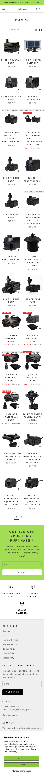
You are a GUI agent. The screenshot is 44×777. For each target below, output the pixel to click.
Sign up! (22, 572)
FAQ (4, 635)
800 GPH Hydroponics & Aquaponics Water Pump (32, 457)
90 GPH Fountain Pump (11, 97)
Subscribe (12, 692)
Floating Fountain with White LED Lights (33, 261)
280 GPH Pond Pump (11, 179)
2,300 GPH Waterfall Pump (11, 378)
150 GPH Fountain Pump (33, 97)
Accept (21, 758)
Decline (21, 764)
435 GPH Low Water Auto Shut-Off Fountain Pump (33, 218)
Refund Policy (8, 649)
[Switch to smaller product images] (40, 30)
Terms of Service (10, 640)
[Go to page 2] (27, 517)
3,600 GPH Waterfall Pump (32, 378)
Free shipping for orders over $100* (22, 2)
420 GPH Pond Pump (11, 215)
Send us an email (10, 715)
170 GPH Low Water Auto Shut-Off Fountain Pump (11, 137)
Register (6, 631)
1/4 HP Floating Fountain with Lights (32, 417)
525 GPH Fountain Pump (11, 258)
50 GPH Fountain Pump (11, 61)
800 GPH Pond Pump (33, 300)
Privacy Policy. (10, 751)
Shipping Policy (9, 644)
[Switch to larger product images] (36, 30)
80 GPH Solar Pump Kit (32, 61)
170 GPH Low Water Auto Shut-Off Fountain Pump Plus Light (33, 139)
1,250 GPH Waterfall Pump (11, 338)
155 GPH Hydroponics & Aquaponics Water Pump (32, 500)
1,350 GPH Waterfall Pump (32, 338)
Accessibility (8, 658)
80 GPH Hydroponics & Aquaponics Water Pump (11, 500)
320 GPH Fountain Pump (33, 179)
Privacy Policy (9, 653)
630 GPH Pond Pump (11, 300)
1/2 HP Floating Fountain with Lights (11, 456)
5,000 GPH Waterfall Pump (11, 417)
